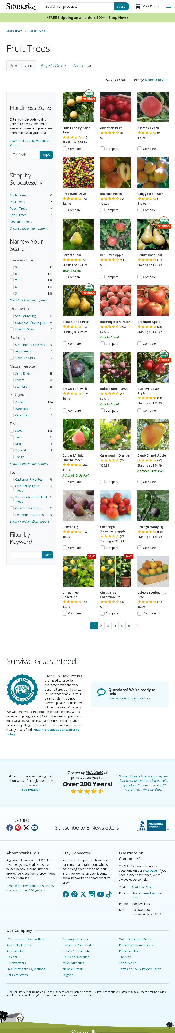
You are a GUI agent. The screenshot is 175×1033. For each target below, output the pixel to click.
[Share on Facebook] (9, 827)
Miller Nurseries (73, 963)
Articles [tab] (82, 65)
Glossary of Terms (75, 939)
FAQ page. (150, 870)
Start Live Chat (142, 887)
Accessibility (14, 951)
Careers (11, 957)
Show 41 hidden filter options (30, 521)
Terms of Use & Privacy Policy (140, 969)
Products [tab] (21, 65)
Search (122, 6)
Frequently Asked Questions (25, 969)
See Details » (31, 790)
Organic (68, 975)
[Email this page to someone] (34, 827)
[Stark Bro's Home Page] (21, 6)
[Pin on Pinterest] (18, 827)
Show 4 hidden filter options (29, 464)
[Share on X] (26, 827)
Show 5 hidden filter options (29, 300)
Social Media (127, 963)
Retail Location (129, 951)
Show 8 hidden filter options (29, 228)
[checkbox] (31, 267)
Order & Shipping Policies (136, 939)
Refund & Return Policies (136, 945)
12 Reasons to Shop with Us (25, 939)
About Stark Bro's (18, 945)
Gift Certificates (17, 975)
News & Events (73, 969)
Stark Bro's (14, 31)
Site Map (125, 957)
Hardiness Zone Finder (78, 945)
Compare (74, 149)
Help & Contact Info (76, 951)
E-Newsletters (16, 963)
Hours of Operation (76, 957)
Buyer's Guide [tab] (53, 65)
